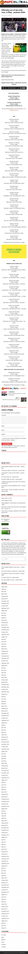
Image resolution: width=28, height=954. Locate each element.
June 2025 (3, 613)
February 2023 (4, 680)
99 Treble (3, 935)
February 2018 (4, 823)
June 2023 (3, 670)
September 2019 (5, 777)
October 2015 (4, 889)
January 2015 (4, 909)
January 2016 (4, 882)
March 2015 (4, 904)
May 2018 (3, 816)
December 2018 (5, 799)
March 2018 (4, 820)
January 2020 (4, 768)
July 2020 (3, 753)
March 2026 (4, 594)
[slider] (24, 88)
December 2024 (5, 627)
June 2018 (3, 813)
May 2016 (3, 873)
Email (2, 430)
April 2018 (3, 818)
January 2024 (4, 653)
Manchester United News (6, 521)
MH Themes (22, 952)
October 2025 (4, 606)
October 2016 (4, 861)
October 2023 (4, 660)
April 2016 (3, 875)
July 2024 (3, 639)
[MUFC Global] (14, 3)
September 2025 (5, 608)
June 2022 (3, 699)
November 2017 (5, 830)
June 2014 (3, 925)
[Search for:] (14, 559)
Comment (3, 415)
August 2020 (4, 751)
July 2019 (3, 782)
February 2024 (4, 651)
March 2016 (4, 878)
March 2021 (4, 734)
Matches (3, 939)
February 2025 (4, 622)
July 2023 (3, 668)
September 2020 (5, 749)
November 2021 (5, 715)
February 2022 (4, 708)
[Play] (3, 88)
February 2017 (4, 851)
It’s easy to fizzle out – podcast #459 (10, 477)
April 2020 (3, 761)
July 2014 (3, 923)
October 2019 (4, 775)
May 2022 (3, 701)
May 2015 (3, 899)
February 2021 (4, 737)
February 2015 (4, 906)
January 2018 (4, 825)
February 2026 (4, 596)
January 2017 (4, 854)
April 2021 (3, 732)
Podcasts (3, 944)
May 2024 (3, 644)
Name (3, 426)
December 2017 (5, 827)
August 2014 (4, 920)
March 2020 (4, 763)
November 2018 (5, 801)
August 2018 (4, 808)
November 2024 (5, 629)
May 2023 (3, 672)
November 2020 (5, 744)
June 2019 (3, 785)
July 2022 (3, 696)
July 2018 (3, 811)
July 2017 (3, 839)
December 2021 (5, 713)
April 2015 (3, 901)
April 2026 (3, 591)
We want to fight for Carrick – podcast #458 (11, 479)
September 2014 (5, 918)
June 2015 (3, 897)
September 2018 (5, 806)
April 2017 (3, 847)
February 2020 (4, 765)
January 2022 (4, 711)
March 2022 (4, 706)
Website (3, 434)
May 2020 (3, 758)
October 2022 (4, 689)
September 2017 (5, 835)
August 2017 (4, 837)
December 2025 (5, 601)
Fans (11, 498)
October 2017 (4, 832)
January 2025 (4, 625)
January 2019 (4, 796)
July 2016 (3, 868)
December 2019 (5, 770)
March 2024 (4, 648)
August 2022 (4, 694)
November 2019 (5, 773)
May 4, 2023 (5, 15)
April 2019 (3, 789)
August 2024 (4, 637)
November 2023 (5, 658)
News (2, 942)
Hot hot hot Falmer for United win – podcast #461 (13, 470)
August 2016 (4, 866)
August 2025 (4, 610)
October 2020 (4, 746)
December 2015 (5, 885)
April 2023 (3, 675)
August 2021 (4, 722)
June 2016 (3, 870)
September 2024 (5, 634)
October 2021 (4, 718)
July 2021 (3, 725)
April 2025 (3, 617)
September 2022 (5, 691)
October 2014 (4, 916)
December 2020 (5, 742)
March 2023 (4, 677)
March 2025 (4, 620)
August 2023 (4, 665)
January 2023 (4, 682)
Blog (2, 937)
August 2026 (4, 586)
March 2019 (4, 792)
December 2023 (5, 656)
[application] (14, 88)
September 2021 (5, 720)
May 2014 (3, 928)
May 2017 (3, 844)
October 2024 (4, 632)
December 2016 (5, 856)
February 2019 (4, 794)
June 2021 (3, 727)
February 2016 (4, 880)
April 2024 (3, 646)
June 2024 (3, 641)
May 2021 (3, 730)
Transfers (3, 946)
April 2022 (3, 703)
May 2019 (3, 787)
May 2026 (3, 589)
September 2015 (5, 892)
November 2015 (5, 887)
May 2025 (3, 615)
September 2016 (5, 863)
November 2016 (5, 858)
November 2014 (5, 913)
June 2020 (3, 756)
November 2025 (5, 603)
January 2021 (4, 739)
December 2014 (5, 911)
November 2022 (5, 687)
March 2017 (4, 849)
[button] (26, 6)
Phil (10, 15)
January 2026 (4, 598)
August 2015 (4, 894)
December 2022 (5, 684)
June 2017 (3, 842)
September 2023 (5, 663)
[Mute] (20, 88)
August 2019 (4, 780)
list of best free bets (14, 547)
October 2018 (4, 804)
